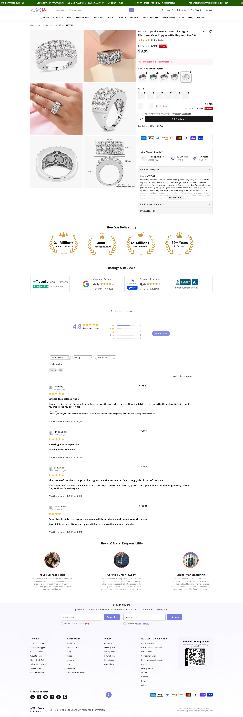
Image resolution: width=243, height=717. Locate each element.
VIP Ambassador (37, 672)
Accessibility (109, 664)
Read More (174, 197)
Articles (144, 672)
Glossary (144, 677)
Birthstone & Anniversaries (152, 660)
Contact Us (108, 643)
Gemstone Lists (147, 643)
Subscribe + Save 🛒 (38, 664)
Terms (138, 623)
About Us (71, 643)
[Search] (131, 10)
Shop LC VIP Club (37, 660)
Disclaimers (109, 660)
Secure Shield (35, 668)
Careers (70, 660)
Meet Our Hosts (73, 647)
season (53, 370)
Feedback (71, 668)
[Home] (43, 10)
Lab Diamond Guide (149, 651)
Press (69, 656)
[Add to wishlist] (211, 31)
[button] (142, 77)
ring (60, 370)
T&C (69, 664)
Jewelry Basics (147, 668)
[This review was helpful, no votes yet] (75, 421)
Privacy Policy (109, 651)
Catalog (144, 685)
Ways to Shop (36, 656)
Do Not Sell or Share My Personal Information (80, 709)
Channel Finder (36, 651)
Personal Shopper (37, 647)
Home (143, 681)
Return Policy (109, 656)
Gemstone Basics (148, 656)
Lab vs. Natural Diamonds (152, 647)
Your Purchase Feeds (76, 672)
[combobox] (92, 10)
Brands (144, 664)
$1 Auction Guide (37, 643)
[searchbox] (57, 358)
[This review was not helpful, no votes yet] (79, 421)
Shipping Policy (110, 647)
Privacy (146, 623)
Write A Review (161, 333)
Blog (69, 651)
